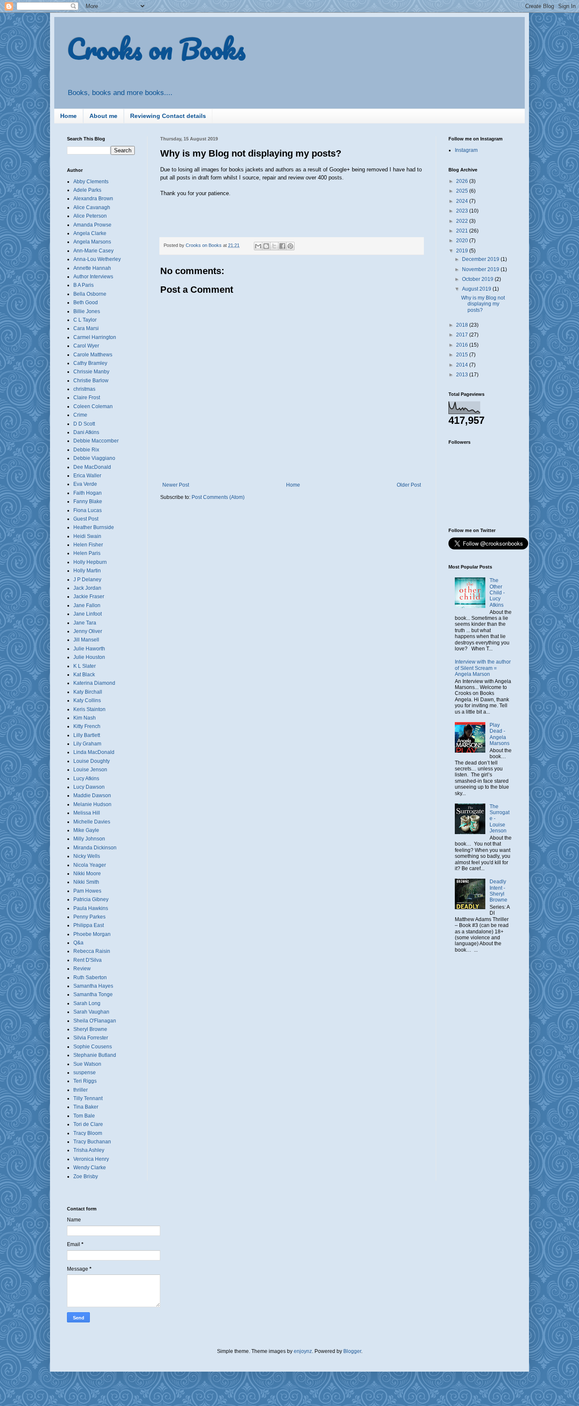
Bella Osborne (89, 294)
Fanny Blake (87, 501)
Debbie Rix (86, 450)
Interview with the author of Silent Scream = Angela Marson (483, 668)
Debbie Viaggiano (94, 458)
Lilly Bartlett (86, 735)
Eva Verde (85, 484)
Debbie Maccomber (96, 441)
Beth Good (85, 302)
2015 (462, 355)
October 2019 (478, 279)
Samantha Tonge (93, 994)
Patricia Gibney (91, 899)
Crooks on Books (156, 48)
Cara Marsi (86, 328)
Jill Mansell (86, 640)
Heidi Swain (87, 536)
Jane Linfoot (87, 614)
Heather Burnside (93, 527)
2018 (462, 325)
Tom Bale (84, 1116)
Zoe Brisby (85, 1176)
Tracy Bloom (87, 1133)
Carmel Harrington (94, 337)
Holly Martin (87, 571)
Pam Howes (87, 891)
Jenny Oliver (87, 631)
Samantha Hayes (93, 986)
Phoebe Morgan (92, 934)
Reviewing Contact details (168, 115)
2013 (462, 375)
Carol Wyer (86, 346)
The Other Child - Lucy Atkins (497, 592)
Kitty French (86, 726)
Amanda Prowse (92, 225)
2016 (462, 345)
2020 (462, 241)
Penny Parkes (89, 917)
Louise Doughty (91, 761)
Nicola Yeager (89, 865)
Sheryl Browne (90, 1029)
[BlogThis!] (266, 246)
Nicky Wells (86, 856)
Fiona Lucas (87, 510)
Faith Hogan (87, 493)
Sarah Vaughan (91, 1012)
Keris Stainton (89, 709)
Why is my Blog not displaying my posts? (483, 304)
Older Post (409, 485)
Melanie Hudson (92, 804)
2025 (462, 191)
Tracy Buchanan (92, 1142)
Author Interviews (93, 277)
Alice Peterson (90, 216)
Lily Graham (87, 744)
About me (103, 115)
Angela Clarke (89, 233)
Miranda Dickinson (95, 848)
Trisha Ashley (88, 1150)
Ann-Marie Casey (93, 251)
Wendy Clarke (89, 1168)
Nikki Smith (86, 882)
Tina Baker (85, 1107)
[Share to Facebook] (282, 246)
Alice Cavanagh (91, 207)
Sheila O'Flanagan (94, 1021)
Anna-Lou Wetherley (97, 259)
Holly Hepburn (90, 562)
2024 (462, 201)
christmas (84, 389)
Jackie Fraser (88, 596)
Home (68, 115)
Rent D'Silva (87, 960)
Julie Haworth (89, 649)
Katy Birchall (87, 692)
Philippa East (88, 925)
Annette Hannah (92, 268)
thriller (80, 1090)
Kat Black (84, 675)
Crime (80, 415)
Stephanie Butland (94, 1055)
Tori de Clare (88, 1124)
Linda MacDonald (93, 752)
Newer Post (175, 485)
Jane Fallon (86, 605)
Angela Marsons (92, 242)
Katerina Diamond (94, 683)
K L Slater (84, 666)
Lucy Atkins (86, 778)
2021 (462, 231)
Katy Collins (87, 700)
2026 (462, 181)
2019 (462, 251)
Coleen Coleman (93, 406)
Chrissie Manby (91, 372)
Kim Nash (84, 718)
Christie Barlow (91, 381)
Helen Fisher (88, 545)
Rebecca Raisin (91, 951)
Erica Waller (87, 476)
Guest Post (85, 519)
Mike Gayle (86, 830)
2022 (462, 221)
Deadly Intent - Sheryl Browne (498, 891)
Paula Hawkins (90, 908)
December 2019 (481, 259)
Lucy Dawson (89, 787)
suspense (84, 1073)
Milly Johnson (89, 839)
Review (82, 969)
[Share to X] (274, 246)
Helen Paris (86, 553)
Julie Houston (89, 657)
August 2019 (477, 289)
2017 (462, 335)
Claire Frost (86, 398)
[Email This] (258, 246)
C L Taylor (85, 320)
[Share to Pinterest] (290, 246)
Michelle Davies (91, 822)
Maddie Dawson (92, 795)
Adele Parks (87, 190)
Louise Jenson (90, 770)
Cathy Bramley (90, 363)
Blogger (352, 1351)
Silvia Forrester (90, 1038)
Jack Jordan (87, 588)
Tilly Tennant (88, 1098)
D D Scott (84, 424)
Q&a (78, 943)
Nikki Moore (87, 874)
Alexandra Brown (93, 199)
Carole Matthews (92, 355)
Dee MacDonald (92, 467)
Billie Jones (86, 311)
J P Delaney (87, 580)
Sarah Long (86, 1003)
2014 (462, 365)
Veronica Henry (91, 1159)
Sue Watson (87, 1064)
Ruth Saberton (90, 977)
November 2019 (481, 269)
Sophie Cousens (92, 1047)
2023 (462, 211)
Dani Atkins (86, 432)
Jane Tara (84, 623)
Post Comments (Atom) (218, 497)
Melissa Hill (86, 813)
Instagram (466, 150)
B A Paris (83, 285)
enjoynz (303, 1351)
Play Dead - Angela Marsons (499, 734)
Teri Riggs (85, 1081)
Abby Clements (91, 182)
